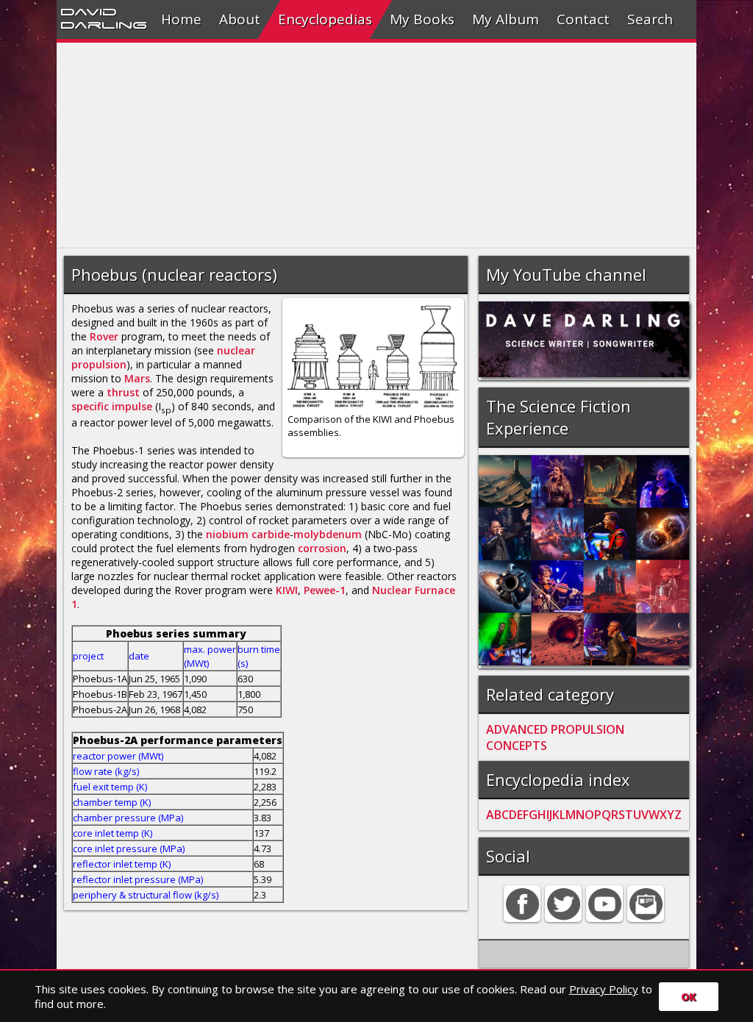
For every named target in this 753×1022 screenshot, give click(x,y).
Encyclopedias (325, 19)
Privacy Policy (603, 989)
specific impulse (111, 406)
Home (181, 19)
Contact (583, 19)
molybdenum (327, 534)
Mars (137, 378)
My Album (505, 19)
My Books (422, 19)
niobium (227, 534)
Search (650, 19)
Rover (104, 336)
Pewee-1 (325, 590)
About (239, 19)
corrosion (322, 548)
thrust (123, 392)
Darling (103, 24)
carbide (270, 534)
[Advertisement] (376, 146)
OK (688, 997)
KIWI (287, 590)
